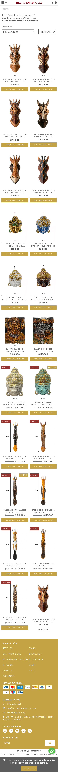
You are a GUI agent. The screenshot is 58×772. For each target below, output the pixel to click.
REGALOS (8, 665)
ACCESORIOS (36, 659)
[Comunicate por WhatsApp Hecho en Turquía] (51, 751)
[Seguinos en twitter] (30, 731)
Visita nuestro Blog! (15, 712)
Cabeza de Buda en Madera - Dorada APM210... (14, 245)
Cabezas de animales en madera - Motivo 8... (43, 191)
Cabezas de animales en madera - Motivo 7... (15, 80)
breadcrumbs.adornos (13, 18)
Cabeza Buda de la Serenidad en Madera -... (15, 403)
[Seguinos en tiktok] (23, 731)
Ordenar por (7, 26)
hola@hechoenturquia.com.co (21, 708)
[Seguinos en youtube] (17, 731)
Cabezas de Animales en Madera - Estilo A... (15, 457)
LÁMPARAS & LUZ (12, 654)
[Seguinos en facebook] (11, 731)
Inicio (4, 15)
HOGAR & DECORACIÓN (15, 659)
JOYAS (32, 648)
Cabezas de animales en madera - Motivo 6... (43, 135)
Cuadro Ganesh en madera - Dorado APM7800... (15, 350)
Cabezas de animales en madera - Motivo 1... (43, 80)
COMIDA (7, 670)
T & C (31, 670)
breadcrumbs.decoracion (21, 15)
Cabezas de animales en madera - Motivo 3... (15, 136)
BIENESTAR (35, 654)
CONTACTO (8, 676)
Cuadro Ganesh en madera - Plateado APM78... (43, 350)
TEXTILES (7, 648)
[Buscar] (55, 8)
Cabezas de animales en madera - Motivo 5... (15, 191)
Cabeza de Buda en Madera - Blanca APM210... (15, 298)
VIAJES (32, 665)
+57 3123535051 (13, 704)
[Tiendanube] (29, 752)
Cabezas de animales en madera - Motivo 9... (43, 620)
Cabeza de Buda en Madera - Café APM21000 (43, 298)
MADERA (30, 18)
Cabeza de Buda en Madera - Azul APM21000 (43, 245)
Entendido (29, 769)
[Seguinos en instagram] (5, 731)
